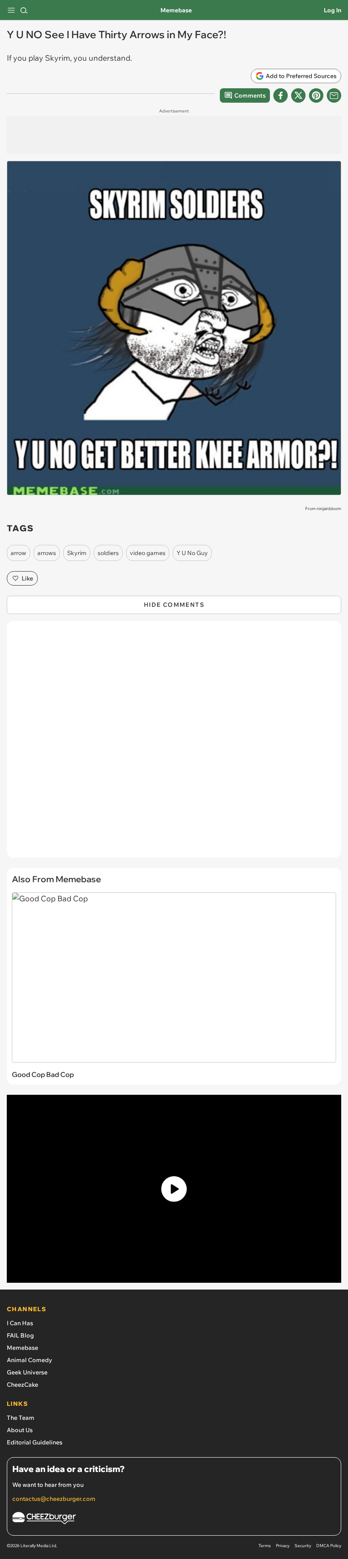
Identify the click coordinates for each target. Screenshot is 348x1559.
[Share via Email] (334, 95)
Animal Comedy (29, 1360)
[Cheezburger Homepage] (174, 1519)
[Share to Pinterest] (316, 95)
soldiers (108, 553)
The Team (20, 1418)
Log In (332, 10)
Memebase (176, 10)
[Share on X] (298, 95)
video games (148, 553)
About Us (20, 1430)
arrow (18, 553)
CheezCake (22, 1384)
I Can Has (20, 1323)
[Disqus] (174, 743)
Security (303, 1545)
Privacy (282, 1545)
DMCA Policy (328, 1545)
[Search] (24, 10)
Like (27, 578)
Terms (264, 1545)
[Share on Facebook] (280, 95)
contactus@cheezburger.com (53, 1499)
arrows (46, 553)
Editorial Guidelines (34, 1442)
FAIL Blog (20, 1335)
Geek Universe (27, 1372)
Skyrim (77, 553)
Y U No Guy (192, 553)
